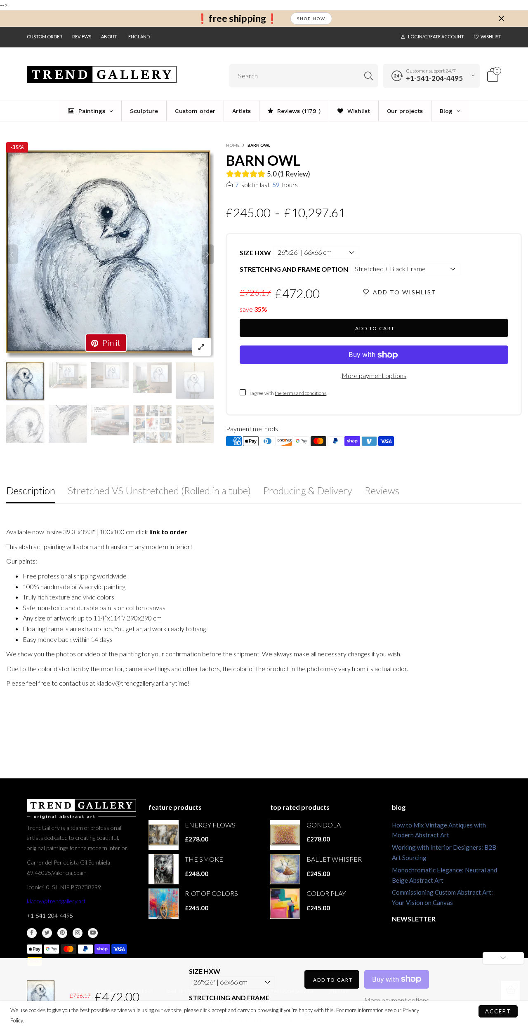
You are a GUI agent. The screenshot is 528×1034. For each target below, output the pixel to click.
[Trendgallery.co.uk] (102, 74)
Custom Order (44, 36)
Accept (498, 1011)
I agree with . (288, 393)
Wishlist (491, 36)
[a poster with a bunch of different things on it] (195, 424)
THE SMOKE (204, 859)
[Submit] (369, 75)
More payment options (374, 375)
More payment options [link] (396, 1000)
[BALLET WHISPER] (285, 869)
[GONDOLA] (285, 835)
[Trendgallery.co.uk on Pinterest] (62, 933)
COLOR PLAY (326, 893)
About (109, 36)
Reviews (81, 36)
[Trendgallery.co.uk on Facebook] (32, 933)
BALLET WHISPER (334, 859)
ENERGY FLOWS (210, 825)
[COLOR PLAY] (285, 903)
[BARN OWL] (110, 254)
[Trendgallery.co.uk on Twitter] (47, 933)
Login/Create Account (436, 36)
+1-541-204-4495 (434, 78)
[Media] (202, 347)
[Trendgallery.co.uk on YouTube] (93, 933)
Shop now (311, 18)
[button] (12, 254)
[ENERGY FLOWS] (163, 835)
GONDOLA (323, 825)
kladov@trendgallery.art (56, 901)
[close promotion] (501, 18)
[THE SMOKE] (163, 869)
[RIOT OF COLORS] (163, 903)
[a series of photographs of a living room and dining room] (152, 424)
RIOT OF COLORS (211, 893)
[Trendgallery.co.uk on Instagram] (77, 933)
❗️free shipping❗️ (237, 18)
